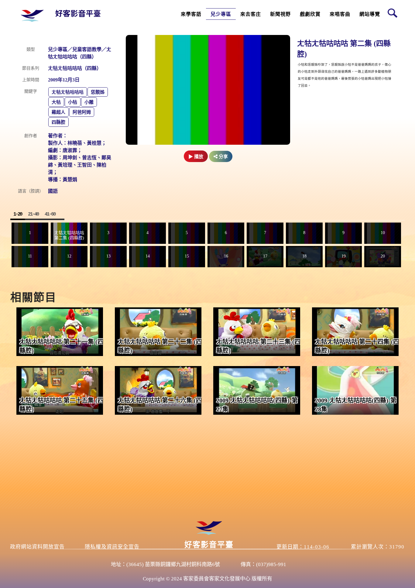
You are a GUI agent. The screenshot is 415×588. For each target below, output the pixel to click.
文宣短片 (280, 24)
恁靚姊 (98, 92)
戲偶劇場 (309, 63)
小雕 (89, 102)
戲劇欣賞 (310, 14)
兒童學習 (190, 53)
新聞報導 (280, 53)
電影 (305, 43)
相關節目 (33, 298)
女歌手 (337, 43)
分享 (223, 156)
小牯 (72, 102)
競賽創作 (339, 24)
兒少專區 (221, 14)
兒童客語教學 (225, 24)
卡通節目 (220, 53)
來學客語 (191, 14)
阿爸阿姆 (82, 112)
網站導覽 (369, 14)
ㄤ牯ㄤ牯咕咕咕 (68, 92)
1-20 (17, 214)
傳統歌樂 (339, 72)
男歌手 (337, 33)
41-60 (50, 214)
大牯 (56, 102)
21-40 (33, 214)
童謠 (335, 63)
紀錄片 (278, 63)
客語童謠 (220, 33)
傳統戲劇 (309, 33)
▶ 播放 (195, 156)
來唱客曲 (340, 14)
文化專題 (280, 33)
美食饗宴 (248, 33)
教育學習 (220, 43)
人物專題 (280, 43)
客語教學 (190, 24)
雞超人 (58, 112)
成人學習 (190, 33)
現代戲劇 (309, 24)
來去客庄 (250, 14)
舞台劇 (307, 53)
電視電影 (309, 72)
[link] (59, 331)
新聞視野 (280, 14)
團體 (335, 53)
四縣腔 (58, 122)
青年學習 (190, 43)
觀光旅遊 (248, 24)
